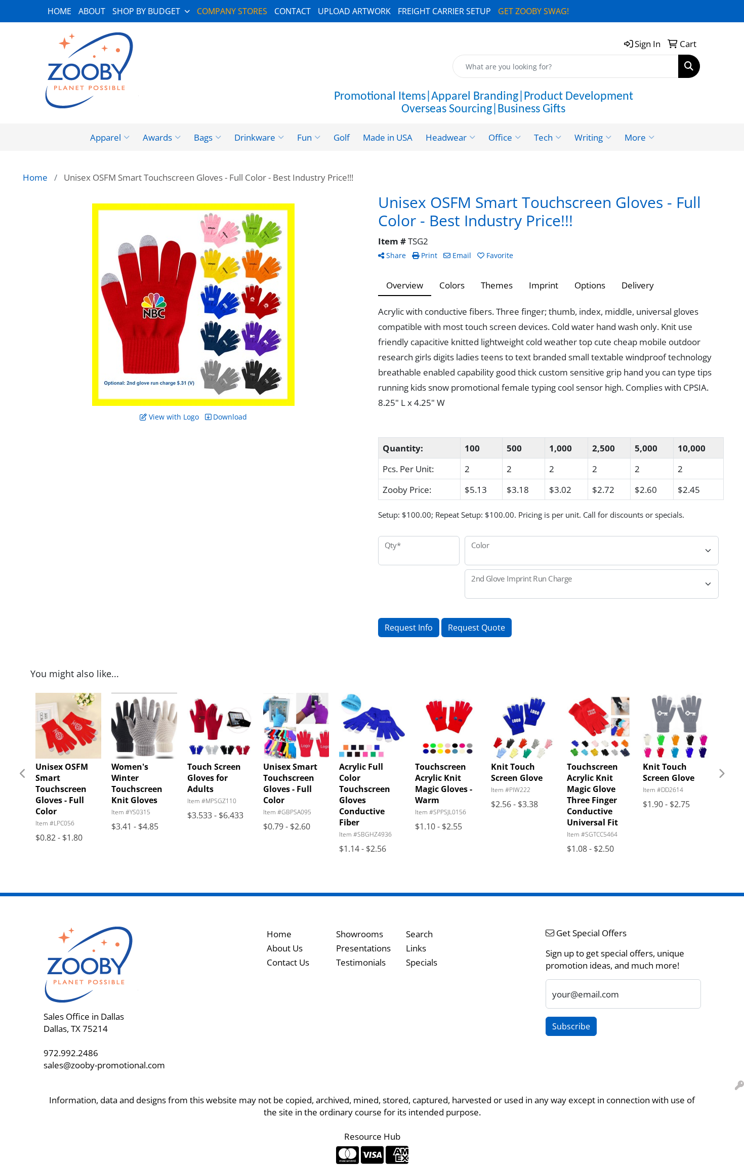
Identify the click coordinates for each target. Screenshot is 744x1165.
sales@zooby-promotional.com (104, 1065)
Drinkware (254, 137)
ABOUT (91, 11)
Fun (304, 137)
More (635, 137)
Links (416, 948)
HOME (59, 11)
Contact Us (288, 962)
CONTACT (292, 11)
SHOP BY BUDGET (146, 11)
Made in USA (387, 137)
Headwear (446, 137)
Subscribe (571, 1026)
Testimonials (361, 962)
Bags (203, 137)
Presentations (363, 948)
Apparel (105, 137)
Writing (588, 137)
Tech (543, 137)
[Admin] (739, 1085)
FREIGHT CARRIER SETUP (444, 11)
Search (419, 934)
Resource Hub (372, 1136)
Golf (342, 137)
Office (500, 137)
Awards (157, 137)
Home (279, 934)
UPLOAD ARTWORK (354, 11)
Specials (421, 962)
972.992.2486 (71, 1053)
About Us (285, 948)
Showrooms (359, 934)
